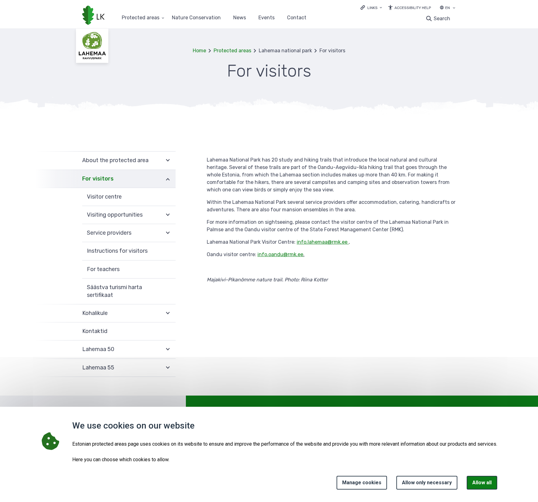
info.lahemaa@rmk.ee (323, 242)
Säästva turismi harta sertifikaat (114, 291)
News (239, 18)
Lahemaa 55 (98, 367)
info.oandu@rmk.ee (280, 254)
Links (372, 8)
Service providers (109, 232)
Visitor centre (104, 196)
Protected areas (140, 18)
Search (442, 18)
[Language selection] (454, 8)
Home (199, 51)
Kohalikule (95, 313)
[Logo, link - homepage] (93, 16)
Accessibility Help (412, 8)
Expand (168, 160)
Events (266, 18)
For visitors (98, 178)
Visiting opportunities (115, 214)
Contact (296, 18)
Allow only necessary (427, 483)
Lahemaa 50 (98, 349)
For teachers (103, 269)
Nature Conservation (196, 18)
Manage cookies (361, 483)
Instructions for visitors (117, 250)
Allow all (482, 483)
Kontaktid (94, 331)
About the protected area (115, 160)
